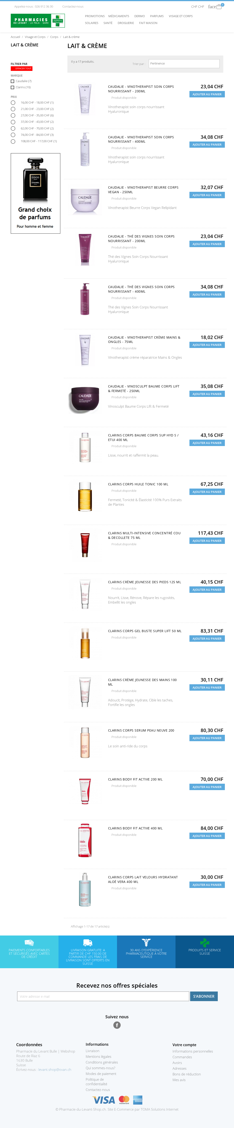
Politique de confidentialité (96, 1081)
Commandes (182, 1057)
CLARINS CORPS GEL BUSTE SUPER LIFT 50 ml (145, 631)
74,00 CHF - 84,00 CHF (37, 135)
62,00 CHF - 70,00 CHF (37, 128)
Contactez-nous (71, 6)
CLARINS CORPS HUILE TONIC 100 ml (138, 484)
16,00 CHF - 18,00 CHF (37, 102)
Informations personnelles (193, 1051)
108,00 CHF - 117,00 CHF (39, 141)
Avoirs (177, 1062)
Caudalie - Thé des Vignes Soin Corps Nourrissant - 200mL (141, 238)
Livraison (92, 1050)
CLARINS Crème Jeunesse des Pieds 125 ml (144, 582)
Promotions (95, 16)
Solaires (93, 23)
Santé (109, 23)
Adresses (179, 1068)
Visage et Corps (182, 16)
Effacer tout (22, 68)
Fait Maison (148, 23)
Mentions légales (98, 1056)
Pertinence (183, 64)
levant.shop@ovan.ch (54, 1069)
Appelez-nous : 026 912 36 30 (32, 6)
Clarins (23, 87)
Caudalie (24, 81)
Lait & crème (24, 45)
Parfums (158, 16)
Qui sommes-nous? (100, 1068)
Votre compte (184, 1044)
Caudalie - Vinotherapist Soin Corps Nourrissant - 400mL (141, 139)
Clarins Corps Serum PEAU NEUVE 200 (141, 730)
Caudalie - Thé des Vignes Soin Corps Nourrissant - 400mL (141, 289)
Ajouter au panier (207, 94)
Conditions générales (102, 1062)
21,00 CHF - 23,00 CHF (37, 109)
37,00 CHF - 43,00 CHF (37, 122)
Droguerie (127, 23)
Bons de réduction (187, 1074)
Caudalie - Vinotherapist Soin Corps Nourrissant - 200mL (141, 88)
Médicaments (119, 16)
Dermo (140, 16)
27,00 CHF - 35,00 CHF (37, 115)
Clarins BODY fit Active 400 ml (135, 828)
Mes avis (179, 1079)
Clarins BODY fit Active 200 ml (135, 779)
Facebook (117, 1025)
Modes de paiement (101, 1073)
